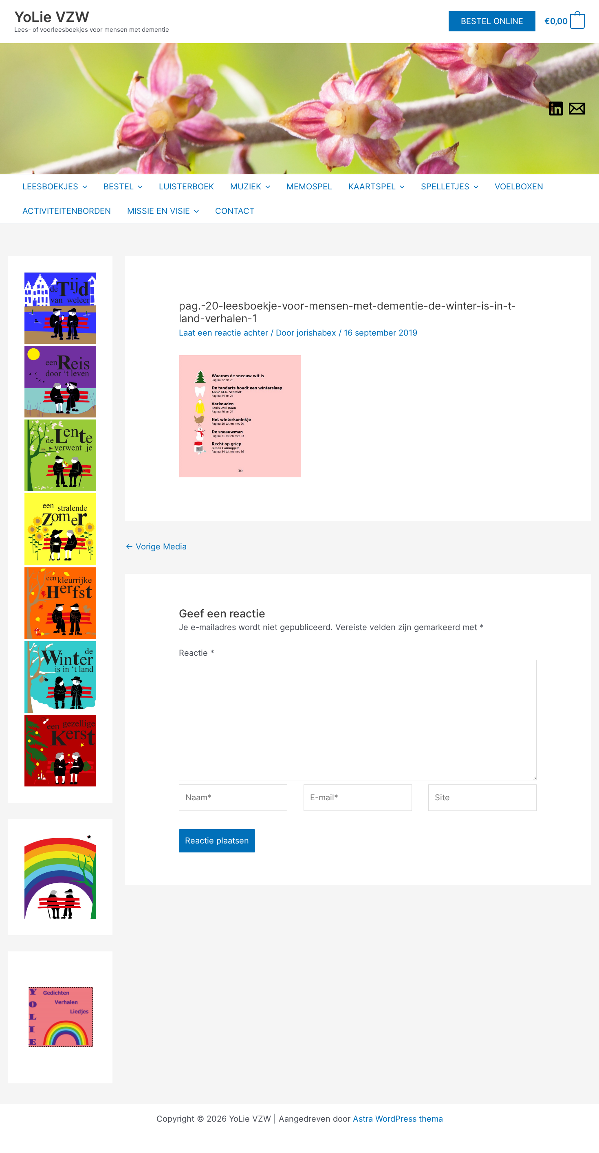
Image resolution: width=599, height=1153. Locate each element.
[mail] (577, 108)
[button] (492, 21)
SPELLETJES (445, 186)
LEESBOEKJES (50, 186)
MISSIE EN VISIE (158, 211)
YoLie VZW (51, 16)
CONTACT (235, 211)
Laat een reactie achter (223, 333)
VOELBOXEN (519, 186)
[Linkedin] (556, 108)
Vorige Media (156, 546)
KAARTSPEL (372, 186)
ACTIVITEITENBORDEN (66, 211)
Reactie (196, 653)
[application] (82, 186)
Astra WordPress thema (398, 1119)
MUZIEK (245, 186)
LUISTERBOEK (186, 186)
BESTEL (119, 186)
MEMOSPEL (309, 186)
